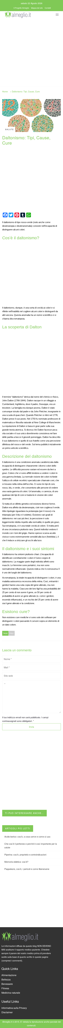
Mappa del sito (37, 8)
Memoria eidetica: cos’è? (16, 861)
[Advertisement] (31, 51)
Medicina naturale (10, 992)
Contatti (48, 8)
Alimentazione (8, 975)
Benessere (7, 984)
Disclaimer (7, 1012)
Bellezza (6, 979)
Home (5, 91)
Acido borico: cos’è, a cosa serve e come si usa (27, 836)
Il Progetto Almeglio (21, 8)
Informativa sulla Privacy (14, 1008)
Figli (12, 633)
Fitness (5, 988)
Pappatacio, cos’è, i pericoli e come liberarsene (26, 868)
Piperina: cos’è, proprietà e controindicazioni (25, 854)
